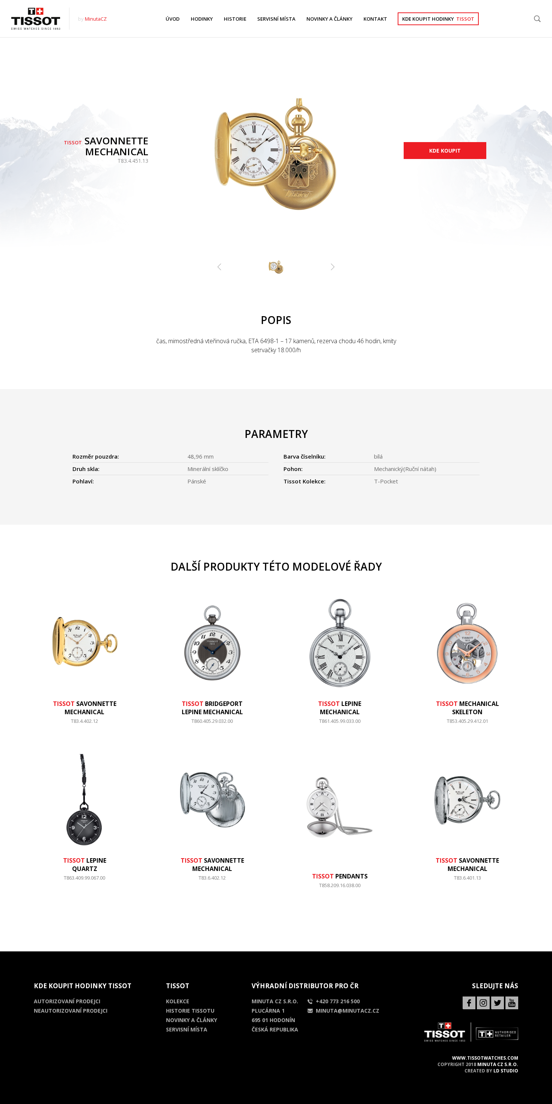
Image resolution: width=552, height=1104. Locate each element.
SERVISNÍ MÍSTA (276, 18)
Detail (84, 724)
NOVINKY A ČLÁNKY (329, 18)
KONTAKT (375, 18)
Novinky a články (191, 1020)
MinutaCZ (96, 18)
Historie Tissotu (190, 1010)
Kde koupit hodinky (438, 18)
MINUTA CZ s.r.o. (497, 1064)
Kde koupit (445, 150)
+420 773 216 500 (338, 1001)
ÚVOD (172, 18)
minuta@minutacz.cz (347, 1010)
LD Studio (505, 1071)
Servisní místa (186, 1029)
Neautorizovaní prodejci (70, 1010)
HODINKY (202, 18)
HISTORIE (235, 18)
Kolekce (177, 1001)
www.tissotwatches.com (485, 1058)
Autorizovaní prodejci (67, 1001)
